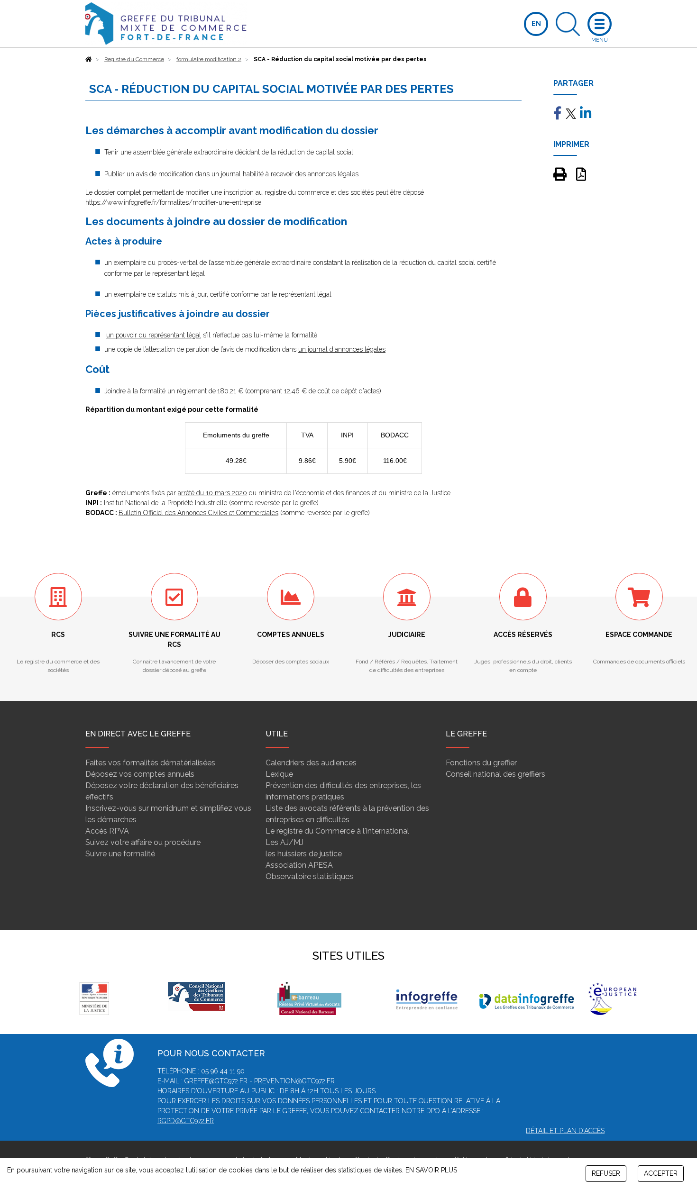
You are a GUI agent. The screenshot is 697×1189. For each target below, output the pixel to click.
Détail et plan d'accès (565, 1131)
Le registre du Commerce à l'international (337, 830)
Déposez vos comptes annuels (139, 774)
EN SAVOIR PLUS (431, 1170)
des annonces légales (326, 174)
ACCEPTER (661, 1173)
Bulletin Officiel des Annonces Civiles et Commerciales (198, 513)
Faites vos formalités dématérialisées (150, 762)
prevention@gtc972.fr (294, 1081)
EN (536, 23)
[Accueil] (88, 59)
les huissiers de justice (304, 853)
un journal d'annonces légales (341, 349)
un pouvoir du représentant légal (153, 335)
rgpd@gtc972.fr (185, 1121)
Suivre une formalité (120, 853)
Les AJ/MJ (284, 842)
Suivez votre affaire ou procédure (143, 842)
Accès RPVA (107, 830)
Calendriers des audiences (311, 762)
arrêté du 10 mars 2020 (212, 493)
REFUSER (606, 1173)
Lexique (279, 774)
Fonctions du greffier (481, 762)
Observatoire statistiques (309, 876)
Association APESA (299, 865)
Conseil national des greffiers (495, 774)
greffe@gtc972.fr (216, 1081)
